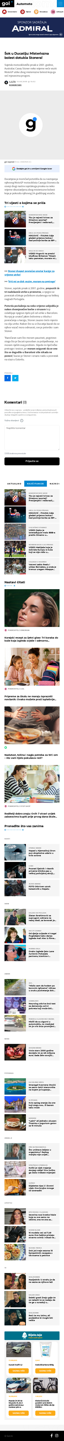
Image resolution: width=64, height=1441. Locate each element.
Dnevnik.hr (12, 12)
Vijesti (28, 12)
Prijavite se (32, 461)
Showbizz (43, 12)
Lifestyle (59, 12)
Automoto (24, 4)
